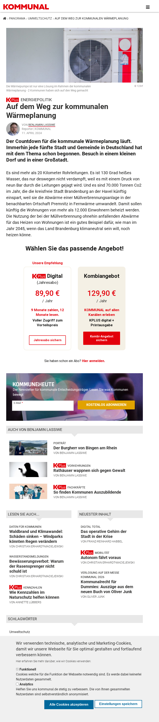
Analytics (26, 684)
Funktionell (27, 669)
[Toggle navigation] (147, 7)
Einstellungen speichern (118, 704)
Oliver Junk (96, 596)
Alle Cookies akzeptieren (68, 704)
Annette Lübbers (28, 602)
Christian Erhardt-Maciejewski (39, 546)
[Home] (27, 7)
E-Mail (17, 402)
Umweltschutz (40, 18)
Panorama (17, 18)
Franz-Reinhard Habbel (105, 541)
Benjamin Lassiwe (41, 124)
